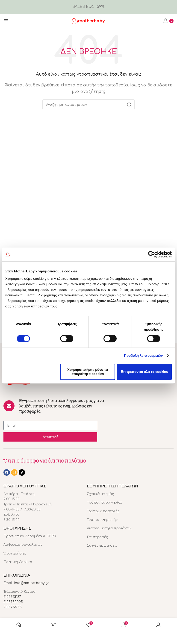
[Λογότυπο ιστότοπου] (88, 20)
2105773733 (12, 607)
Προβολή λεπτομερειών (143, 355)
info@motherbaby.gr (31, 583)
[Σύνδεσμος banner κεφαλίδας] (88, 7)
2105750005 (13, 602)
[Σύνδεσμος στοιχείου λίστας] (41, 536)
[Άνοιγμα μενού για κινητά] (5, 20)
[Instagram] (14, 472)
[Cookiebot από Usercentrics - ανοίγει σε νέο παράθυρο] (151, 254)
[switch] (66, 338)
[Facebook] (6, 472)
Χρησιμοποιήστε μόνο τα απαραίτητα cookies (87, 372)
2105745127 (12, 597)
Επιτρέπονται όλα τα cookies (144, 372)
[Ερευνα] (129, 104)
